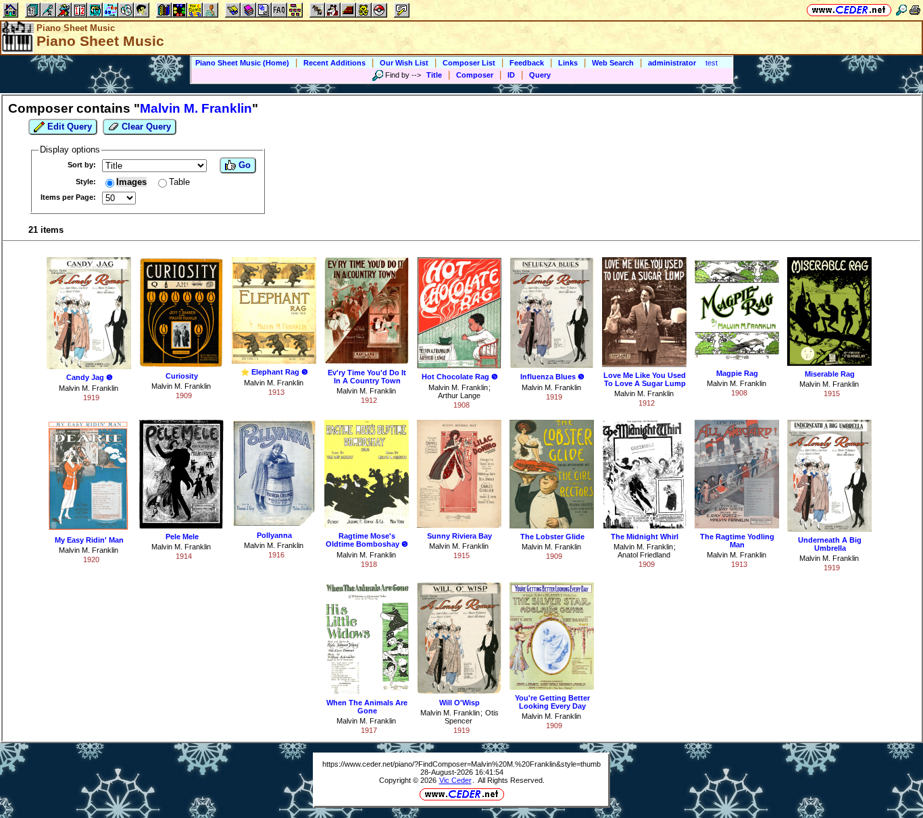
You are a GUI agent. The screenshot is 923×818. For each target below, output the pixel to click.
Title (434, 75)
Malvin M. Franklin (88, 388)
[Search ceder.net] (901, 10)
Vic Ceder (455, 780)
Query (540, 75)
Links (568, 63)
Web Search (613, 63)
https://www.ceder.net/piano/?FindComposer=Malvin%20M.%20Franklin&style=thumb (461, 764)
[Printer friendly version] (914, 10)
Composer (474, 75)
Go (243, 165)
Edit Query (68, 126)
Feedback (526, 63)
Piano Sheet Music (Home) (242, 63)
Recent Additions (334, 63)
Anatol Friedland (644, 555)
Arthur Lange (459, 395)
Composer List (469, 63)
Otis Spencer (472, 717)
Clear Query (145, 126)
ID (511, 75)
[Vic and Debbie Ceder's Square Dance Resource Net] (849, 10)
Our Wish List (404, 63)
